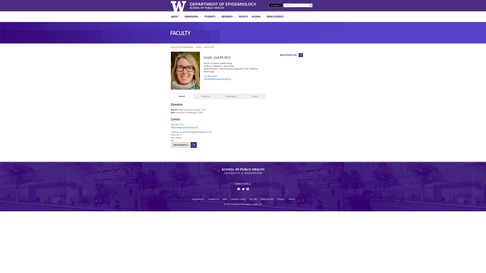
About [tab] (182, 96)
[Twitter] (243, 189)
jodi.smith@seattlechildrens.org (217, 79)
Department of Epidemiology (223, 3)
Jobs (225, 199)
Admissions (191, 16)
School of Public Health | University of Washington (243, 171)
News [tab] (255, 96)
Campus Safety (238, 199)
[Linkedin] (247, 189)
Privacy (281, 199)
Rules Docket (267, 199)
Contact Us (213, 199)
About (174, 16)
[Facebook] (238, 189)
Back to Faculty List (288, 55)
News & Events (275, 16)
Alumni (256, 16)
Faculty (243, 16)
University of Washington (181, 5)
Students (209, 16)
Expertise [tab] (205, 96)
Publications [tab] (231, 96)
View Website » (181, 145)
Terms (291, 199)
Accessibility (198, 199)
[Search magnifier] (310, 5)
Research (227, 16)
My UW (253, 199)
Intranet (275, 5)
